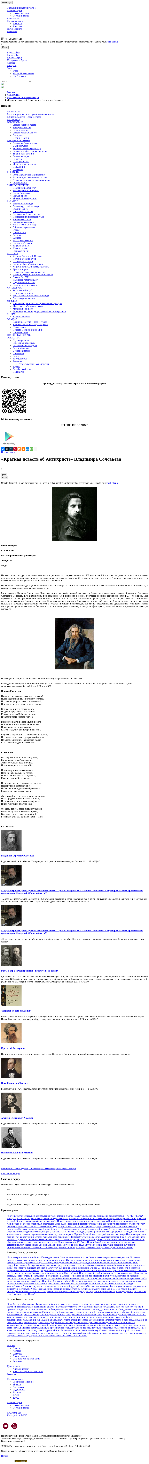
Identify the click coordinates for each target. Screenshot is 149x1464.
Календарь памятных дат (25, 280)
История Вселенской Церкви (27, 256)
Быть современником (23, 222)
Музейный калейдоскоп (25, 198)
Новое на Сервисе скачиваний (28, 1371)
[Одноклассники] (23, 449)
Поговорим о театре (23, 211)
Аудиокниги (19, 1389)
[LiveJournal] (11, 449)
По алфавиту (13, 119)
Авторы (11, 63)
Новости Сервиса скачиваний (27, 330)
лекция (72, 1168)
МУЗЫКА (12, 301)
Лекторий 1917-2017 (17, 1415)
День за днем (13, 1366)
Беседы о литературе (23, 203)
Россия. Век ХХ (21, 277)
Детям (16, 1395)
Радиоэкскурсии (21, 251)
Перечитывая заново (23, 293)
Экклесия (17, 159)
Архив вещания (21, 1356)
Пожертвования (21, 13)
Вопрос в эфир (14, 57)
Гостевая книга (14, 29)
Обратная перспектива (24, 227)
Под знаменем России (24, 282)
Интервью (18, 26)
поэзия (4, 1168)
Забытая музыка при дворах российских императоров (39, 311)
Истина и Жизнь (21, 138)
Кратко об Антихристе (13, 1048)
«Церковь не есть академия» (16, 1010)
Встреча (17, 235)
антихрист (63, 1168)
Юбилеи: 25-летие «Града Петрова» (24, 117)
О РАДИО (12, 319)
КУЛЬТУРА (12, 201)
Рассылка (11, 1374)
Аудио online (13, 52)
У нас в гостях (20, 248)
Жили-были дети (21, 316)
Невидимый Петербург (24, 188)
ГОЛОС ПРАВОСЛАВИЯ (20, 335)
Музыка (17, 1384)
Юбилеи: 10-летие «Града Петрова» (30, 324)
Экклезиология (20, 130)
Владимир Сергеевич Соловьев (17, 855)
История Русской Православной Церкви (33, 274)
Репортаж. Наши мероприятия (34, 364)
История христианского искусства (30, 177)
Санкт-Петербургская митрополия (30, 151)
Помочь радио (8, 452)
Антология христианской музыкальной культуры (37, 303)
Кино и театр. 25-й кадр (25, 224)
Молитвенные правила (24, 164)
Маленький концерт (23, 308)
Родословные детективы (25, 285)
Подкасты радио (15, 21)
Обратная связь (20, 332)
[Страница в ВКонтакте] (5, 1426)
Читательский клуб (22, 290)
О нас (10, 68)
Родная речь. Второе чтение (26, 214)
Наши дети (18, 372)
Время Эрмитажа (21, 193)
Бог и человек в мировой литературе (31, 295)
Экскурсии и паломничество (21, 8)
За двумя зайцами (21, 245)
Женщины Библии (22, 127)
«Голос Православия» (23, 73)
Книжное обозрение (23, 243)
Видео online (13, 55)
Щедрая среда (19, 327)
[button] (2, 37)
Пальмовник (19, 167)
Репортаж (17, 361)
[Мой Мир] (27, 449)
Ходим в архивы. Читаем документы (31, 266)
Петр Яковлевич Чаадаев (14, 1083)
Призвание (18, 353)
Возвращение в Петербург (26, 190)
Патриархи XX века (23, 261)
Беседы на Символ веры (25, 143)
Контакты (12, 31)
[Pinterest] (15, 449)
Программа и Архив (17, 60)
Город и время (20, 195)
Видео (16, 1397)
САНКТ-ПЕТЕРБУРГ (18, 185)
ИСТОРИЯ (12, 253)
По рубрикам (13, 111)
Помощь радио (14, 10)
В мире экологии (21, 351)
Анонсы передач (21, 1369)
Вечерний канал (21, 348)
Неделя (16, 366)
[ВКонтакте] (3, 449)
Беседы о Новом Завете (24, 125)
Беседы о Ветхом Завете (25, 132)
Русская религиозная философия (23, 97)
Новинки (17, 23)
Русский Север (20, 209)
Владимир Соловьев (29, 1168)
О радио (17, 1348)
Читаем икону (20, 182)
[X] (7, 449)
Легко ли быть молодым (25, 345)
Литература (18, 1387)
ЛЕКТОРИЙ (13, 95)
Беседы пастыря (21, 156)
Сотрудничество (21, 15)
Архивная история (22, 219)
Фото (15, 70)
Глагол (16, 230)
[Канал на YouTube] (14, 1426)
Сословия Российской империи (28, 264)
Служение (18, 169)
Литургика (18, 135)
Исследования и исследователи (28, 217)
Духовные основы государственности (31, 180)
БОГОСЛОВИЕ (15, 122)
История (17, 1392)
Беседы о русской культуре (26, 206)
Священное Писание (23, 1381)
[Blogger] (19, 449)
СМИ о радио (19, 76)
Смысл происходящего (24, 343)
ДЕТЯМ (11, 314)
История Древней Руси (24, 259)
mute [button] (4, 477)
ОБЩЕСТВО (13, 337)
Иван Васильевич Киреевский (17, 1152)
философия (13, 1168)
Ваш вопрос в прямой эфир (26, 1358)
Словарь (17, 238)
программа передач (10, 1173)
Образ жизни (19, 232)
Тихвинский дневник (23, 153)
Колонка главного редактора (27, 148)
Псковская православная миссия (29, 272)
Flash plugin (112, 41)
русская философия (48, 1168)
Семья (16, 356)
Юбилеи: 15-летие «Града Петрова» (30, 322)
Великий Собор (21, 146)
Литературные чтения (24, 298)
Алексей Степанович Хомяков (17, 1118)
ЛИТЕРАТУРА (14, 287)
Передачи (11, 65)
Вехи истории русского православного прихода (30, 114)
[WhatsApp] (31, 449)
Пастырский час (21, 161)
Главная (11, 92)
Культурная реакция (23, 240)
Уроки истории (20, 269)
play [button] (4, 474)
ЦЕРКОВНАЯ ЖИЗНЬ (18, 140)
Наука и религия (21, 340)
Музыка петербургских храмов (28, 306)
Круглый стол (20, 358)
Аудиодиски (13, 18)
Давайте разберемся (22, 369)
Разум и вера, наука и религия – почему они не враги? (29, 970)
